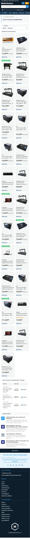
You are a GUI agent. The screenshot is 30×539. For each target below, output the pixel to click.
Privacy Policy (5, 516)
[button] (15, 10)
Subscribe (15, 461)
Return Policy (5, 514)
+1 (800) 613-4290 (6, 473)
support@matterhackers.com (11, 475)
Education (4, 490)
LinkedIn (16, 465)
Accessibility (5, 520)
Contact (3, 504)
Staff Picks (15, 13)
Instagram (13, 465)
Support (4, 492)
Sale (10, 13)
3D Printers (21, 13)
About (3, 502)
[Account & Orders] (23, 3)
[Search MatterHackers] (27, 6)
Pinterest (19, 465)
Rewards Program (7, 510)
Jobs (2, 512)
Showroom (4, 485)
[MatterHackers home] (7, 3)
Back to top (15, 450)
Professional (5, 488)
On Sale (6, 25)
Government (5, 494)
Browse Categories (8, 31)
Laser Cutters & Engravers (9, 16)
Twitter (10, 465)
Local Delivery (5, 508)
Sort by (4, 28)
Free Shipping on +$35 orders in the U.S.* (10, 0)
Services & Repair (6, 496)
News (3, 483)
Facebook (8, 465)
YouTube (22, 465)
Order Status (5, 506)
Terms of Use (5, 518)
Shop (3, 481)
